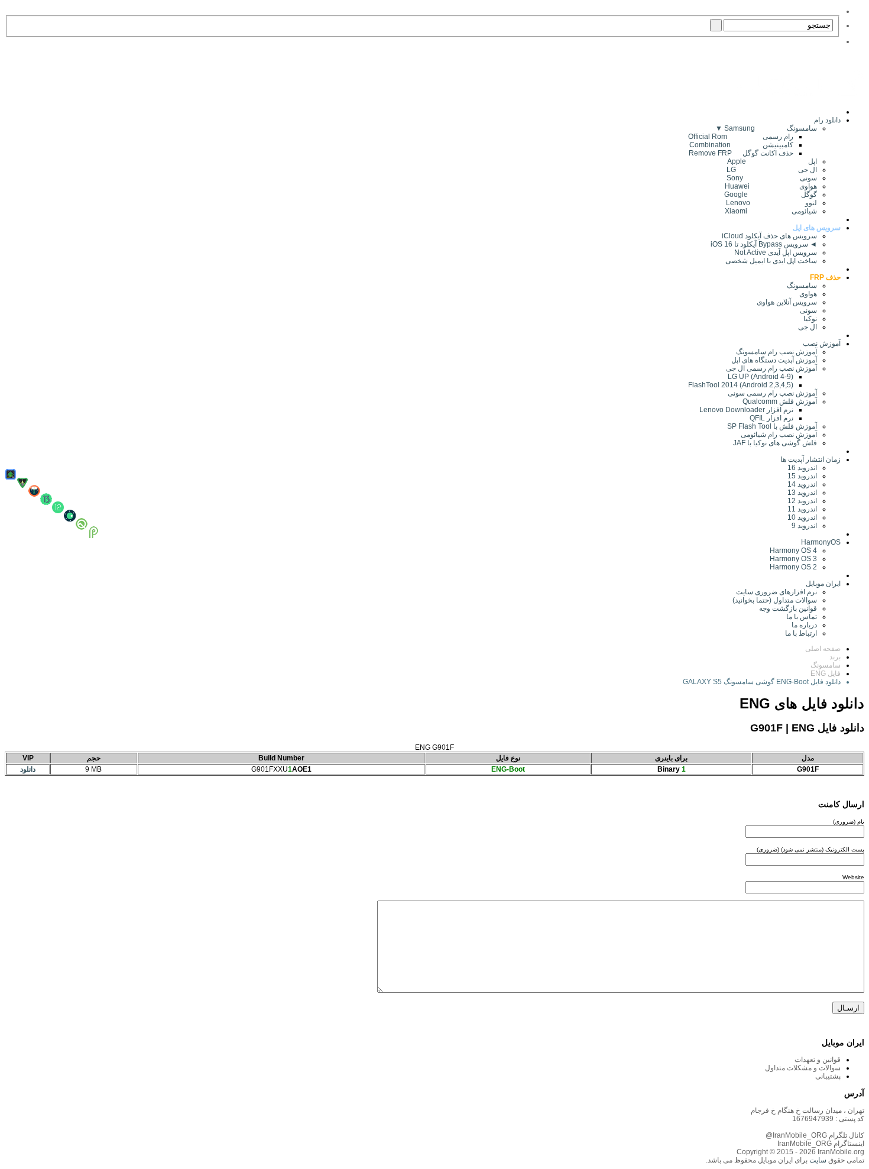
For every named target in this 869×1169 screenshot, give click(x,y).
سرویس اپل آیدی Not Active (775, 252)
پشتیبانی (828, 1076)
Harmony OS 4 (793, 550)
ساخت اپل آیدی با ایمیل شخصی (771, 261)
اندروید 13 (802, 492)
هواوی (808, 294)
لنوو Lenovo (771, 203)
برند (835, 657)
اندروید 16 (802, 468)
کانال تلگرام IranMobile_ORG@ (815, 1135)
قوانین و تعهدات (818, 1059)
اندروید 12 (800, 501)
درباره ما (804, 625)
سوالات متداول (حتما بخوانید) (774, 600)
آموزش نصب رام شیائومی (779, 434)
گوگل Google (770, 194)
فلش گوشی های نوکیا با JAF (775, 443)
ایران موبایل (823, 583)
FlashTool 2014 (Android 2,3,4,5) (740, 385)
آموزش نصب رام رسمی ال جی (771, 368)
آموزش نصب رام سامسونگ (776, 352)
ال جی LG (772, 170)
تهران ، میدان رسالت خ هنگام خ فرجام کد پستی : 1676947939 (807, 1114)
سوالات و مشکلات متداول (803, 1068)
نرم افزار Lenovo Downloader (746, 410)
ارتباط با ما (801, 633)
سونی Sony (772, 178)
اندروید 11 (799, 509)
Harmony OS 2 (793, 567)
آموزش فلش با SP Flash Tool (772, 426)
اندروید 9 (804, 526)
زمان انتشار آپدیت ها (810, 459)
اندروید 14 (802, 484)
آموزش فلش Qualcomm (779, 401)
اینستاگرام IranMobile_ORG (820, 1143)
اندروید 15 (802, 476)
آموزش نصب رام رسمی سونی (772, 393)
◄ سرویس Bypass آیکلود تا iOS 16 (764, 244)
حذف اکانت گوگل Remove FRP (741, 153)
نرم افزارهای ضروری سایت (776, 592)
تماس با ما (801, 617)
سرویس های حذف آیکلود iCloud (769, 236)
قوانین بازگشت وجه (788, 608)
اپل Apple (772, 161)
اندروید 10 (802, 517)
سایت (817, 1160)
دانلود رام (827, 120)
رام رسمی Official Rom (740, 136)
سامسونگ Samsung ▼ (766, 128)
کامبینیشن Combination (741, 145)
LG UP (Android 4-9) (760, 377)
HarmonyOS (821, 542)
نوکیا (810, 319)
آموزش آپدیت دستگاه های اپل (774, 360)
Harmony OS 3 (793, 559)
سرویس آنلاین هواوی (787, 302)
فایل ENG (825, 673)
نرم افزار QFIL (771, 418)
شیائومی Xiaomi (771, 211)
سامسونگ (802, 285)
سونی (808, 310)
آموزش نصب (822, 343)
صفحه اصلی (823, 649)
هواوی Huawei (771, 186)
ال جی (807, 327)
